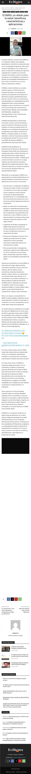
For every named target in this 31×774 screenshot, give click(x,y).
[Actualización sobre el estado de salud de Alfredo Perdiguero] (6, 665)
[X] (16, 33)
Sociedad (22, 11)
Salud (8, 11)
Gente (26, 11)
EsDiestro (14, 28)
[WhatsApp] (23, 33)
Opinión (12, 11)
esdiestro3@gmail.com (19, 757)
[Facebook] (12, 33)
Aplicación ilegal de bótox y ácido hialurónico (24, 610)
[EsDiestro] (9, 29)
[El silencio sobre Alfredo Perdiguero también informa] (6, 649)
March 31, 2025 (22, 345)
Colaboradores (5, 651)
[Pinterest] (20, 33)
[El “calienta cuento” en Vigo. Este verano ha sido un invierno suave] (6, 657)
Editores (17, 11)
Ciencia (7, 8)
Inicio (3, 8)
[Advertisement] (15, 524)
